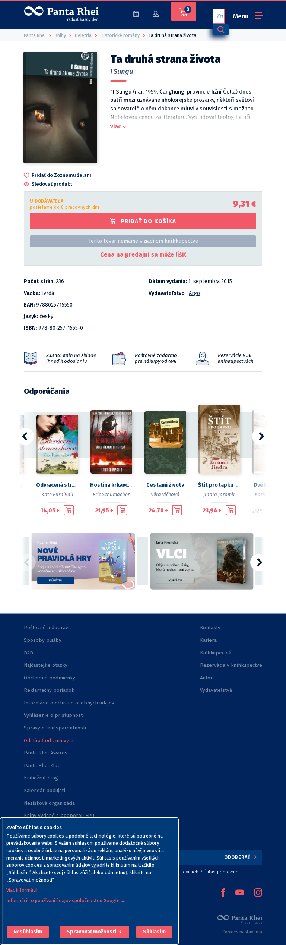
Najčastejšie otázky (45, 665)
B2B (28, 653)
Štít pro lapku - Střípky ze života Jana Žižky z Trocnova (219, 485)
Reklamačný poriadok (49, 690)
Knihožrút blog (41, 778)
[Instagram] (258, 893)
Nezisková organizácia (49, 803)
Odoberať (238, 857)
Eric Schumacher (111, 494)
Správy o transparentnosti (56, 728)
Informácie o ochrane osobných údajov (69, 703)
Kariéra (208, 640)
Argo (194, 293)
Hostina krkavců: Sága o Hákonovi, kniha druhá (111, 485)
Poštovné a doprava (47, 627)
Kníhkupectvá (215, 653)
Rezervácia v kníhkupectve (231, 665)
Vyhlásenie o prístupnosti (54, 715)
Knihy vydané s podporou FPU (59, 815)
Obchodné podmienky (49, 678)
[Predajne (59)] (136, 13)
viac (115, 126)
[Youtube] (239, 893)
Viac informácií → (25, 890)
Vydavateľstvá (216, 690)
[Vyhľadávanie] (220, 29)
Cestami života (165, 485)
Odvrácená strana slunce (57, 485)
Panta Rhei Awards (45, 753)
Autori (207, 678)
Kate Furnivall (57, 494)
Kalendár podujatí (44, 790)
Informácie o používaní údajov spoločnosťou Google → (65, 900)
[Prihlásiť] (155, 13)
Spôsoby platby (42, 640)
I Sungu (121, 72)
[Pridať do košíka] (69, 510)
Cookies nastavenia (242, 932)
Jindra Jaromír (219, 494)
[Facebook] (223, 893)
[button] (28, 932)
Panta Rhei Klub (42, 765)
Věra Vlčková (165, 494)
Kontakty (210, 627)
